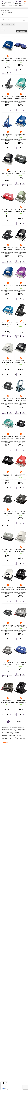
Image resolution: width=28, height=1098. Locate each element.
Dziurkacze (21, 5)
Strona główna (4, 5)
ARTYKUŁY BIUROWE (13, 5)
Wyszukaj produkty (22, 31)
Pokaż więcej (5, 742)
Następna (19, 721)
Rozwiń (23, 20)
